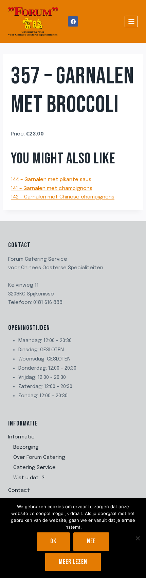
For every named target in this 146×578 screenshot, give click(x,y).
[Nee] (137, 538)
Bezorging (26, 447)
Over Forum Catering (39, 457)
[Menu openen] (131, 21)
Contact (19, 490)
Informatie (21, 437)
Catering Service (34, 467)
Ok (53, 541)
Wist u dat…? (28, 478)
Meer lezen (73, 562)
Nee (91, 541)
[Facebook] (73, 21)
